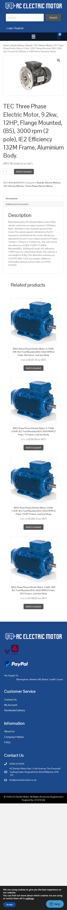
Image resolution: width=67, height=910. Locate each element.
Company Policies (14, 737)
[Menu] (33, 36)
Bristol (45, 679)
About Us (9, 731)
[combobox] (25, 17)
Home (6, 45)
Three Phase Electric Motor (39, 186)
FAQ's (7, 742)
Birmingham (22, 679)
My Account (10, 705)
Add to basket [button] (33, 368)
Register (19, 28)
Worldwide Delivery (14, 710)
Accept (9, 904)
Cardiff (52, 679)
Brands (29, 45)
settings (30, 898)
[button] (53, 17)
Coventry (60, 679)
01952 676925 (16, 763)
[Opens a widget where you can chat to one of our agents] (55, 904)
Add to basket (24, 171)
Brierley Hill (35, 679)
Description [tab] (12, 198)
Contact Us (10, 699)
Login (10, 28)
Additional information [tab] (17, 204)
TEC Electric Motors (43, 45)
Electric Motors (17, 45)
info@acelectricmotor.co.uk (22, 779)
